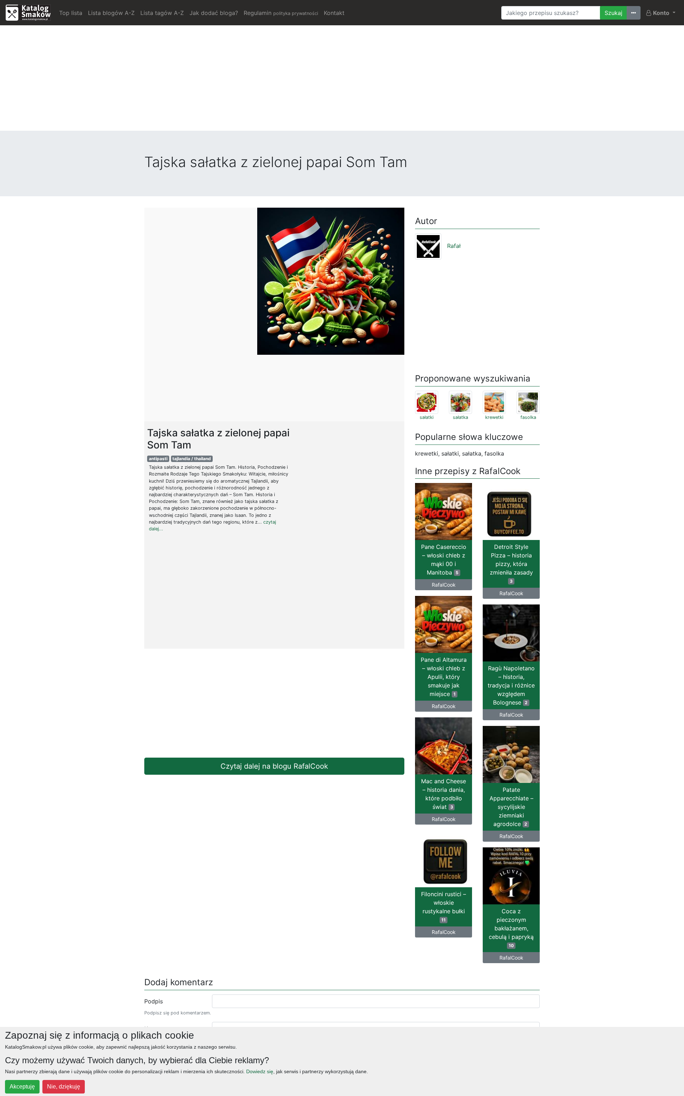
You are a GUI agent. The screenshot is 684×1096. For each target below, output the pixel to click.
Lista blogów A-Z (111, 12)
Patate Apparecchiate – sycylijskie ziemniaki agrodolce (511, 806)
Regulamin (281, 12)
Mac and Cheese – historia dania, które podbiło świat (443, 794)
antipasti (158, 458)
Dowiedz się (259, 1071)
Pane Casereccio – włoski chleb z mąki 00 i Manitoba (443, 559)
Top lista (70, 12)
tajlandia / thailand (191, 458)
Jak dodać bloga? (214, 12)
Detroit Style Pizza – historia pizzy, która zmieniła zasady (511, 563)
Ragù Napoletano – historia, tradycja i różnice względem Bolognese (511, 685)
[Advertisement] (342, 81)
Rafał (454, 245)
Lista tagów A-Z (162, 12)
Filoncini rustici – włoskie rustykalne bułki (443, 906)
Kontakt (334, 12)
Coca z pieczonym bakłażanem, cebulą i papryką (511, 928)
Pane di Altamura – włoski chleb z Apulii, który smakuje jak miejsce (444, 676)
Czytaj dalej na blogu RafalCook (274, 766)
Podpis (153, 1001)
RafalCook (444, 585)
